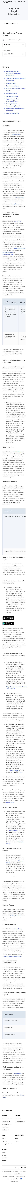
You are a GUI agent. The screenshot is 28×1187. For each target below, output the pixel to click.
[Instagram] (25, 1167)
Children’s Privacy (12, 96)
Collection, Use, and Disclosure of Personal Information (13, 74)
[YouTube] (22, 1167)
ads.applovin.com (7, 252)
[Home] (3, 40)
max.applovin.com (7, 254)
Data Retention (11, 83)
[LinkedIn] (16, 1167)
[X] (19, 1167)
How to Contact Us (12, 113)
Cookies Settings (14, 1181)
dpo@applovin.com (15, 916)
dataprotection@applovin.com (12, 956)
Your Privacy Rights (12, 86)
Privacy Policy (16, 134)
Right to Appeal (11, 93)
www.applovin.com (19, 248)
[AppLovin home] (14, 1110)
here (21, 772)
